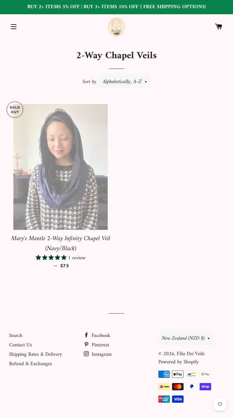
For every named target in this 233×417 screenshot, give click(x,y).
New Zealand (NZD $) (183, 338)
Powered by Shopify (178, 362)
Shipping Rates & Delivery (35, 354)
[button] (52, 258)
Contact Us (20, 345)
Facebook (100, 335)
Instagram (101, 354)
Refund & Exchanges (30, 363)
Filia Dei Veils (190, 353)
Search (15, 335)
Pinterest (99, 345)
